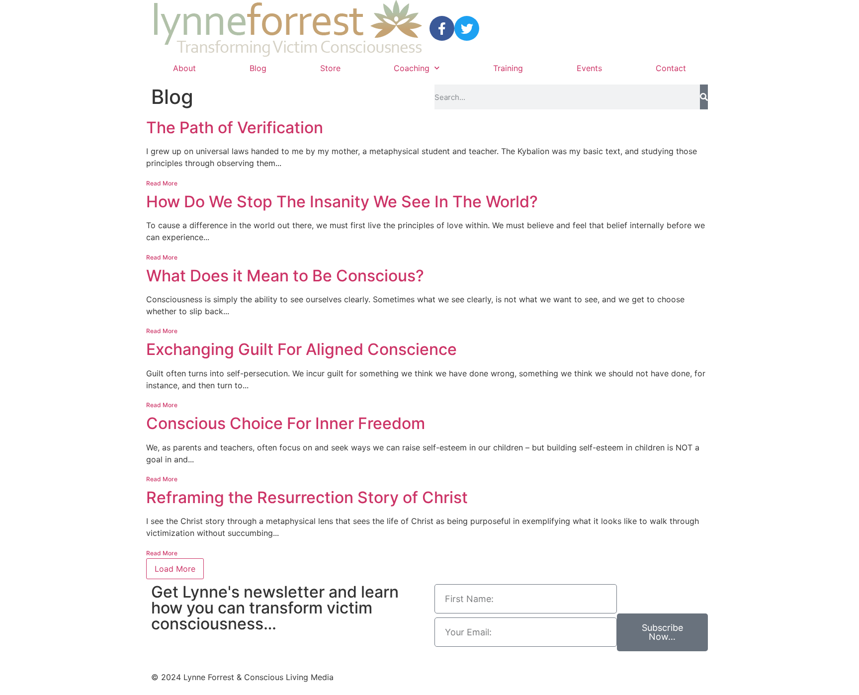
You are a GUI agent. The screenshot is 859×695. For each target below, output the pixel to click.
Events (589, 68)
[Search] (704, 97)
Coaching (412, 68)
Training (508, 68)
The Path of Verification (234, 127)
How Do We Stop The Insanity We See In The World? (342, 201)
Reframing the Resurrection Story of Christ (307, 497)
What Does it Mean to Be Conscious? (285, 275)
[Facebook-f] (442, 28)
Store (330, 68)
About (184, 68)
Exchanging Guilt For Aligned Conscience (301, 349)
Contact (671, 68)
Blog (258, 68)
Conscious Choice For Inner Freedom (285, 423)
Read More (161, 183)
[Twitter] (466, 28)
